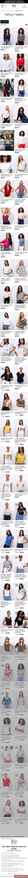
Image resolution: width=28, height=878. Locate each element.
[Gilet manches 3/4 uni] (7, 63)
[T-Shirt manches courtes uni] (7, 242)
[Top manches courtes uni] (7, 114)
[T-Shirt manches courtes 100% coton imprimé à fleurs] (7, 456)
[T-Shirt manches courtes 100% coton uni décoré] (7, 483)
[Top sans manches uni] (7, 189)
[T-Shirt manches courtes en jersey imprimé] (7, 672)
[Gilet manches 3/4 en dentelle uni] (7, 321)
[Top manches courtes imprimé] (7, 402)
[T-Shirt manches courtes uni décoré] (7, 700)
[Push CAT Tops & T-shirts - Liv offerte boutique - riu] (7, 140)
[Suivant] (18, 829)
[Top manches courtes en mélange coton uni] (7, 511)
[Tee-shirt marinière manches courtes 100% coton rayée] (7, 564)
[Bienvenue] (14, 6)
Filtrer (5, 21)
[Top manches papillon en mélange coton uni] (7, 808)
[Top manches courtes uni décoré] (7, 375)
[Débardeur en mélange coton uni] (7, 215)
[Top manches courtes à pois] (7, 88)
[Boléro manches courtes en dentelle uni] (7, 347)
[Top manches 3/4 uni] (7, 36)
